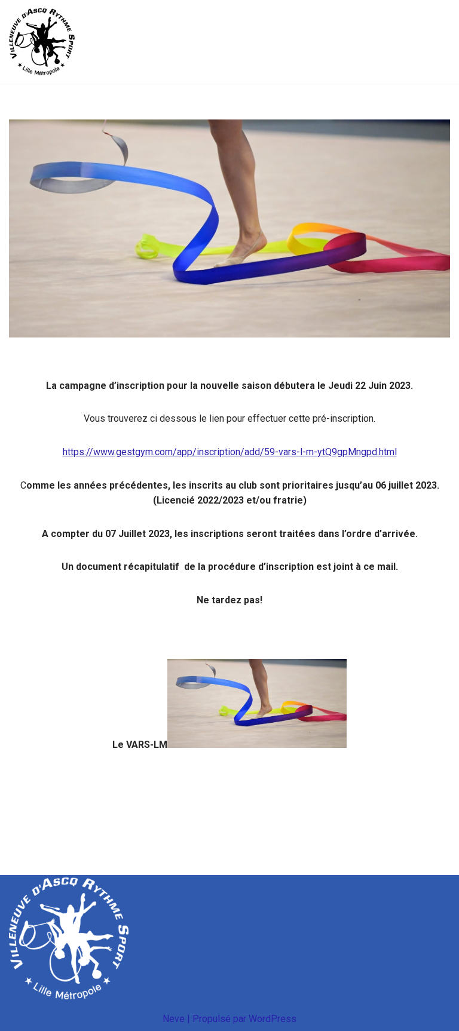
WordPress (272, 1018)
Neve (174, 1018)
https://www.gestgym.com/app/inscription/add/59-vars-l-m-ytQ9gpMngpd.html (230, 452)
